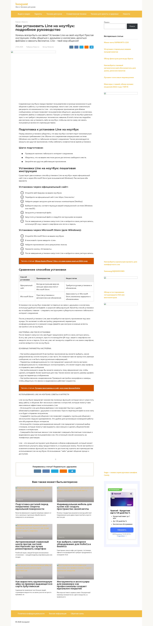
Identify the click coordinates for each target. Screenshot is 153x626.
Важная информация (57, 614)
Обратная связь (77, 614)
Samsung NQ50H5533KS (114, 271)
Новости (126, 14)
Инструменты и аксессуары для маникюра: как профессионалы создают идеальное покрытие (73, 585)
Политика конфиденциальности (31, 614)
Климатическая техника (76, 14)
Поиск (106, 22)
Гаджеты (38, 14)
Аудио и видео (24, 14)
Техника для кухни (54, 14)
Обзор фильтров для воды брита (118, 58)
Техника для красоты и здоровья (104, 14)
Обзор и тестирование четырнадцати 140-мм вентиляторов (114, 294)
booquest (22, 4)
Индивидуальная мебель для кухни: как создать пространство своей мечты (74, 506)
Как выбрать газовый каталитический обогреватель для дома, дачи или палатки (120, 68)
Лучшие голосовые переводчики (119, 77)
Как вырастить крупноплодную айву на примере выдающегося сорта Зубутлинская (33, 584)
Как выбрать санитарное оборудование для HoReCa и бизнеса (74, 544)
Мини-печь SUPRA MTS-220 (116, 42)
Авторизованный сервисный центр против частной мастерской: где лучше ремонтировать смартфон (32, 545)
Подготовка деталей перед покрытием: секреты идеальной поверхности (31, 506)
